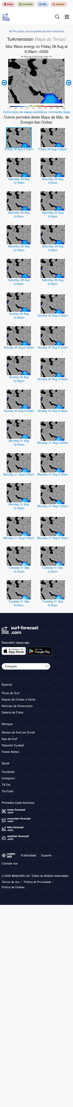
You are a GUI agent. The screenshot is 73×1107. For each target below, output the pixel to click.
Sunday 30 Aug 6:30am (19, 347)
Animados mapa (60, 112)
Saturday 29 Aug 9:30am (52, 214)
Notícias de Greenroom (17, 706)
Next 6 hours (68, 82)
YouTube (7, 791)
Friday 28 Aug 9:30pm (52, 149)
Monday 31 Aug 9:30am (52, 474)
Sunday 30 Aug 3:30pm (53, 379)
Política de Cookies (13, 887)
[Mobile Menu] (67, 16)
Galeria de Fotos (13, 712)
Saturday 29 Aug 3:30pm (52, 248)
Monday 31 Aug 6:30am (18, 474)
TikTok (6, 784)
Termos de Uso (10, 882)
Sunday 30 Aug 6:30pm (19, 411)
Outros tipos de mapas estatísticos (25, 112)
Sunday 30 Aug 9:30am (53, 347)
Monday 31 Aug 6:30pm (18, 538)
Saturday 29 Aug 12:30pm (19, 248)
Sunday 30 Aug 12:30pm (19, 379)
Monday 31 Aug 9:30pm (52, 538)
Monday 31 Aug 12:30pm (19, 506)
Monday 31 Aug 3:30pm (52, 506)
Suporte (46, 855)
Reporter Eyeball (13, 745)
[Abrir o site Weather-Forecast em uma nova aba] (58, 4)
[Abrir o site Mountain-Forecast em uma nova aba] (26, 4)
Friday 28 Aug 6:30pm (19, 149)
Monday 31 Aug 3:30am (52, 443)
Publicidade (28, 855)
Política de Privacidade (37, 882)
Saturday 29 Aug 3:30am (52, 181)
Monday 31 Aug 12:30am (19, 442)
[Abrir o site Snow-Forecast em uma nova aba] (8, 4)
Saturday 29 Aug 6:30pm (19, 282)
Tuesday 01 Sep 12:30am (19, 569)
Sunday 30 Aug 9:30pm (53, 411)
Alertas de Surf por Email (18, 732)
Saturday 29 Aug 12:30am (19, 181)
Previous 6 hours (5, 82)
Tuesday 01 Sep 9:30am (52, 603)
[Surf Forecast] (6, 17)
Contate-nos (10, 863)
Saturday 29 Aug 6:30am (19, 214)
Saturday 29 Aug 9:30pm (52, 282)
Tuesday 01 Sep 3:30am (52, 569)
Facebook (8, 771)
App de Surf (9, 739)
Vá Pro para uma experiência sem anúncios (36, 31)
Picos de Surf (10, 693)
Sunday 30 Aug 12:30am (19, 315)
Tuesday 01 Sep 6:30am (19, 603)
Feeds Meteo (10, 751)
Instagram (8, 778)
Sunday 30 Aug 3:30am (53, 315)
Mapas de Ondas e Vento (18, 699)
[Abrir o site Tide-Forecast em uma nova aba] (43, 4)
